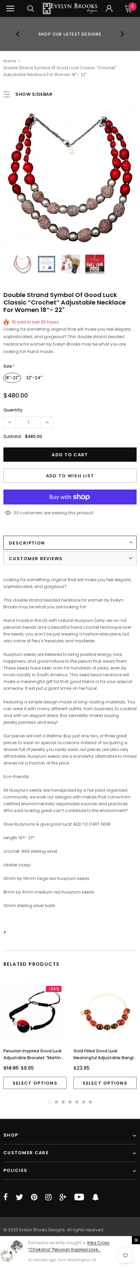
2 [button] (56, 1102)
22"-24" (34, 378)
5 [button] (76, 1102)
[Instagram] (48, 1197)
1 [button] (49, 1102)
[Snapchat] (95, 1197)
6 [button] (83, 1102)
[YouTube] (79, 1197)
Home (9, 61)
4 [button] (70, 1102)
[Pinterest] (34, 1197)
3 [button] (63, 1102)
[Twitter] (19, 1197)
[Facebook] (5, 1197)
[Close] (136, 1240)
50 (16, 513)
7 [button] (90, 1102)
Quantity (12, 410)
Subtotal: (12, 436)
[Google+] (62, 1197)
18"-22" (12, 378)
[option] (70, 34)
